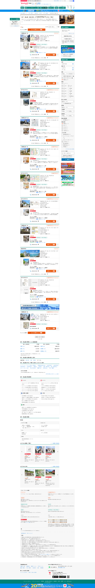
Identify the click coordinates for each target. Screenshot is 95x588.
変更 (73, 63)
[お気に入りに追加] (57, 55)
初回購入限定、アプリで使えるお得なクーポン (43, 4)
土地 (53, 7)
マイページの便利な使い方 (15, 25)
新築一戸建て (39, 7)
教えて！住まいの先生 (32, 572)
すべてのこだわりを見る (70, 148)
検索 (73, 1)
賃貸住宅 (22, 7)
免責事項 (55, 581)
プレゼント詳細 (27, 522)
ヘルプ (60, 0)
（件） (22, 346)
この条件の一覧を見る (55, 443)
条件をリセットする (71, 33)
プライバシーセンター (36, 581)
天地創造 (71, 0)
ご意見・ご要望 (60, 581)
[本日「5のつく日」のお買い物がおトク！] (33, 1)
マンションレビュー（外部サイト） (45, 554)
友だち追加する (54, 567)
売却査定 (56, 7)
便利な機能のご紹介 (61, 567)
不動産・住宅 (22, 566)
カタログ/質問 (61, 7)
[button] (22, 448)
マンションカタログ (23, 572)
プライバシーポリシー (27, 581)
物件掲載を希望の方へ (49, 581)
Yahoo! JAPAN (56, 0)
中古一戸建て (45, 7)
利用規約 (42, 581)
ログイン (33, 4)
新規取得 (39, 3)
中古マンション (34, 7)
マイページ (69, 42)
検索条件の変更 (65, 59)
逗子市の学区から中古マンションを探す (52, 373)
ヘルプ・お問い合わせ (67, 581)
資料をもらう (51, 54)
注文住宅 (50, 7)
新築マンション (28, 7)
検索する (68, 159)
